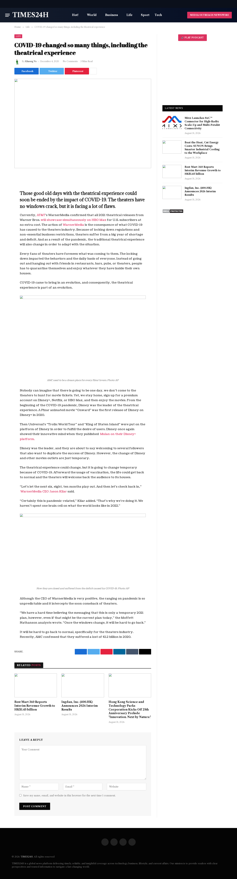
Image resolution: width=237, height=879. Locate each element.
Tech (158, 15)
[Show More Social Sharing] (93, 71)
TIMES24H (26, 856)
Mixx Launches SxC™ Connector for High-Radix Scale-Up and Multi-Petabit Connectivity (202, 123)
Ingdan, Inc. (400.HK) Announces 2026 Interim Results (79, 705)
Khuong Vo (31, 61)
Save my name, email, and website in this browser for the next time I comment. (69, 795)
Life (129, 15)
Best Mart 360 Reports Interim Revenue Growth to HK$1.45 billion (34, 705)
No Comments (70, 61)
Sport (145, 15)
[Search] (231, 4)
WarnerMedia (73, 225)
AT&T (41, 215)
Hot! (75, 15)
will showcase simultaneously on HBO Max (73, 220)
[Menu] (7, 15)
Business (111, 15)
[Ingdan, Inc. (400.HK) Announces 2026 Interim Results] (82, 685)
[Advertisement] (192, 73)
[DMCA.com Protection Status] (172, 212)
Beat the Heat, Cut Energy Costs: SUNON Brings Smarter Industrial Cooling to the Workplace (202, 147)
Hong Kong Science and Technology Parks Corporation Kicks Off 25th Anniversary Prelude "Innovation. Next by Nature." (130, 709)
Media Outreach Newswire (209, 15)
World (92, 15)
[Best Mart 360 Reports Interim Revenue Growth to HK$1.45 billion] (35, 685)
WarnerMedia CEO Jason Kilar (43, 491)
